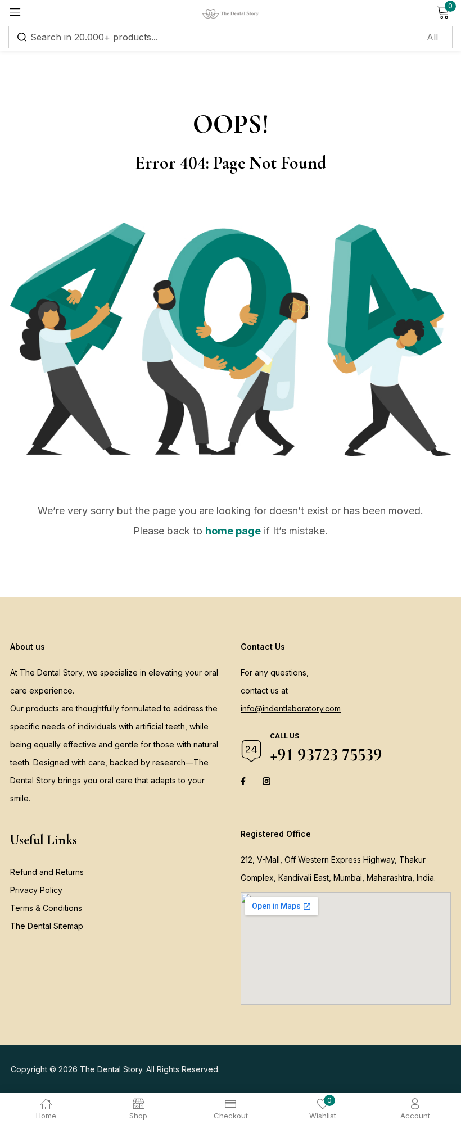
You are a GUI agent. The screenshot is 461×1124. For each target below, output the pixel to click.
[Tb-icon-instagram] (266, 781)
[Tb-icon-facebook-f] (244, 781)
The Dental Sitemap (46, 926)
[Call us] (251, 751)
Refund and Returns (47, 872)
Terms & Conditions (46, 908)
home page (233, 531)
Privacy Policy (36, 890)
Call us (284, 736)
